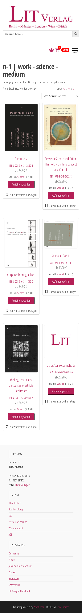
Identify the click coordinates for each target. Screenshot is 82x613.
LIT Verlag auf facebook (19, 591)
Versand (20, 176)
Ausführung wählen (21, 184)
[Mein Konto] (51, 49)
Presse (12, 560)
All (74, 89)
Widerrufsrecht (16, 528)
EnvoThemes (63, 607)
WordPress (39, 607)
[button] (21, 194)
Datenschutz (14, 585)
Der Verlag (13, 553)
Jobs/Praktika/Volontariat (20, 566)
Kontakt (12, 572)
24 (64, 89)
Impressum (14, 578)
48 (69, 89)
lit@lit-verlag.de (22, 485)
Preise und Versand (18, 522)
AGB (10, 534)
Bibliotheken (15, 503)
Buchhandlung (16, 509)
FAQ (10, 515)
